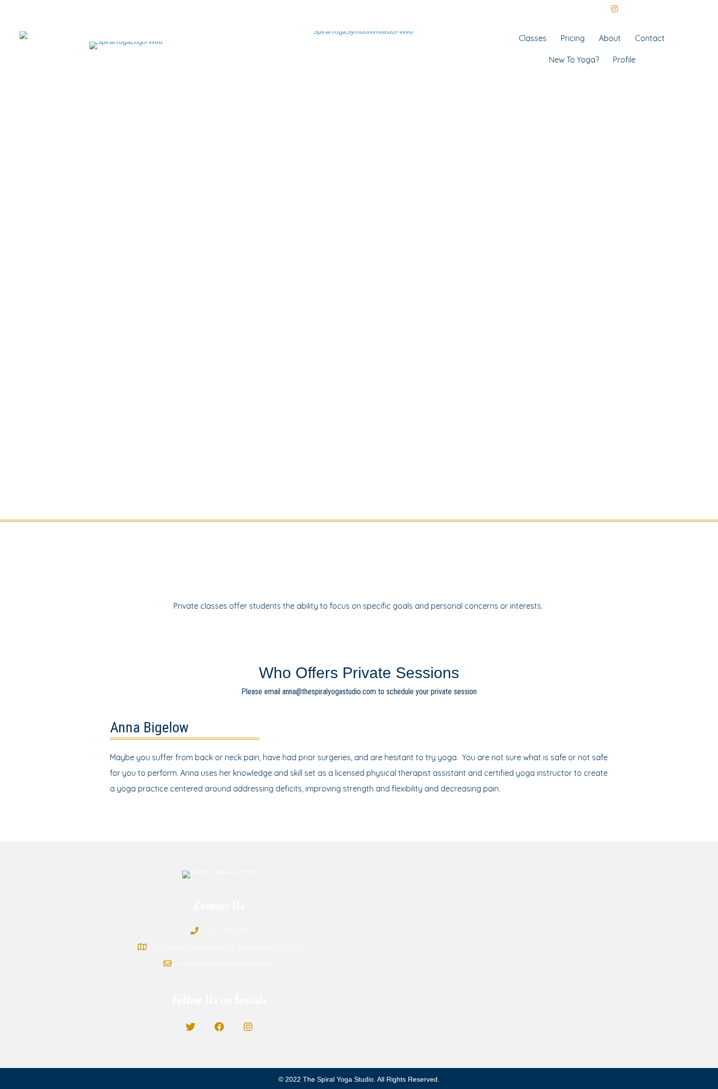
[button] (190, 1027)
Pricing (573, 38)
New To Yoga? (574, 59)
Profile (624, 59)
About (610, 38)
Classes (533, 38)
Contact (650, 38)
